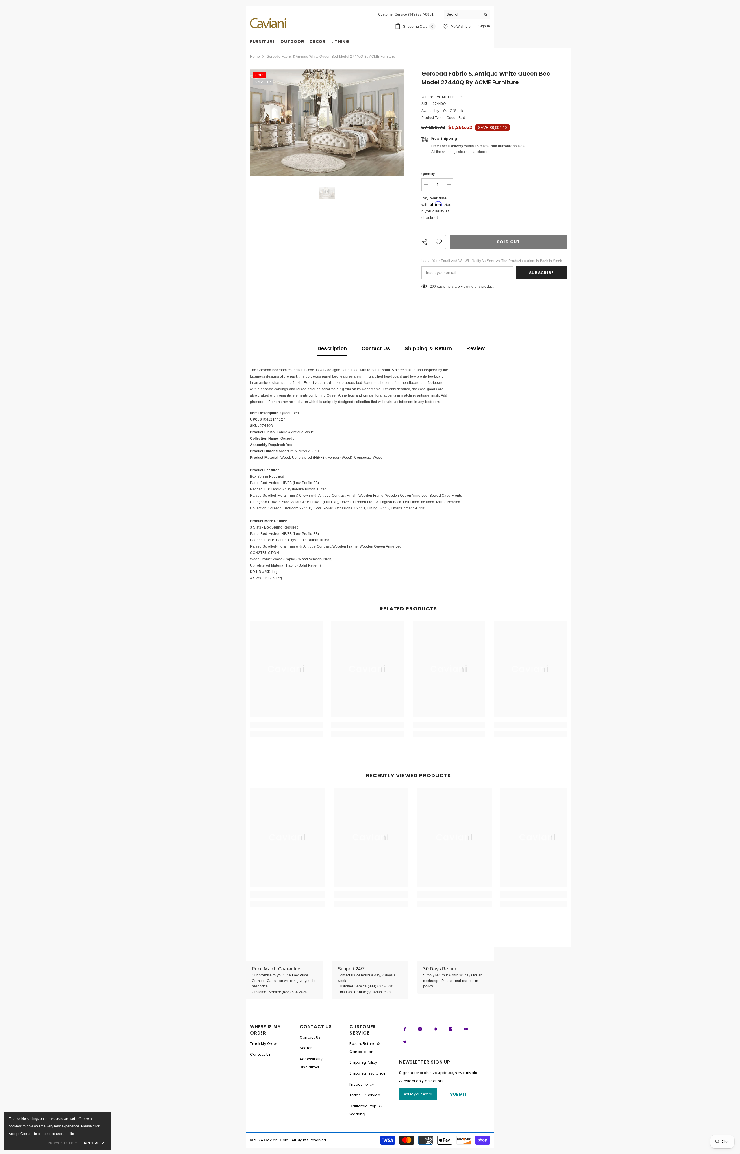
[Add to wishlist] (439, 242)
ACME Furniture (450, 97)
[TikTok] (450, 1029)
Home (255, 57)
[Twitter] (404, 1041)
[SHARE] (426, 242)
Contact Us (376, 348)
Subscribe (541, 273)
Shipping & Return (428, 348)
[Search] (467, 14)
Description (332, 348)
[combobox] (462, 14)
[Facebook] (404, 1029)
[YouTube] (465, 1029)
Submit (458, 1094)
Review (475, 348)
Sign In (484, 26)
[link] (286, 725)
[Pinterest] (435, 1029)
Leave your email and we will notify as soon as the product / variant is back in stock (491, 261)
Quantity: (428, 174)
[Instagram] (420, 1029)
